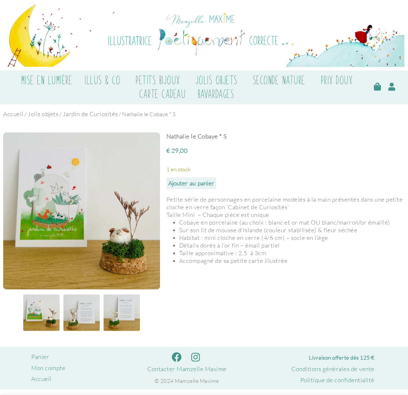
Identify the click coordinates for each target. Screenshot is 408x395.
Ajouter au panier (191, 183)
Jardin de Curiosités (90, 114)
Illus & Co (102, 80)
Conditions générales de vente (333, 369)
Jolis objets (216, 80)
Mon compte (48, 368)
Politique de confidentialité (337, 380)
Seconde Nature (279, 80)
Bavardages (216, 94)
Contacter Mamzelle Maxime (187, 369)
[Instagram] (195, 357)
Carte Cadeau (162, 94)
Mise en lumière (47, 80)
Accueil (13, 114)
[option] (81, 210)
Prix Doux (337, 80)
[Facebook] (177, 357)
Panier (40, 357)
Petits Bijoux (157, 80)
